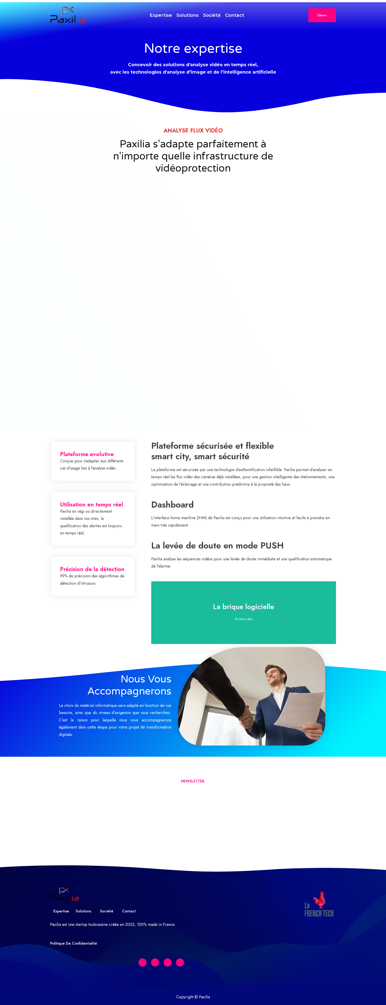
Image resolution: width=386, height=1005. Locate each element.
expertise (161, 15)
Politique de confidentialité (73, 943)
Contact (234, 15)
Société (212, 15)
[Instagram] (180, 962)
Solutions (187, 15)
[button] (322, 15)
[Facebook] (142, 962)
